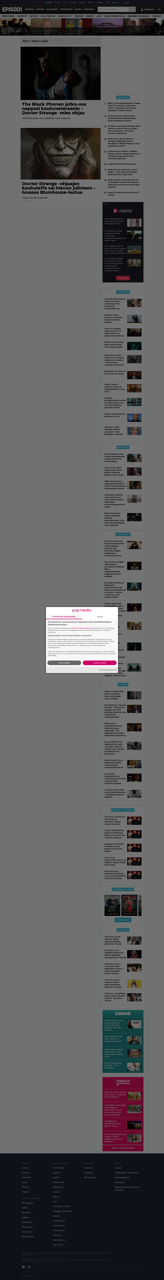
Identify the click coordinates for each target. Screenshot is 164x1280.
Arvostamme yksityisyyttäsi (64, 616)
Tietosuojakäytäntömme (108, 670)
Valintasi (100, 617)
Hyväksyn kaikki (99, 663)
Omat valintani (64, 663)
